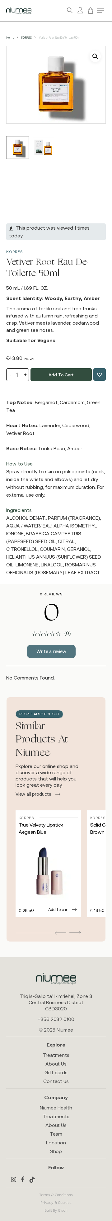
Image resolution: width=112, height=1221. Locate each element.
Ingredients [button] (19, 510)
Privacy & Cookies (56, 1202)
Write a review (51, 651)
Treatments (56, 1055)
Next (75, 932)
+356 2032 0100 (56, 1019)
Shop (56, 1151)
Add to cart (61, 374)
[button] (100, 10)
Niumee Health (56, 1107)
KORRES (26, 37)
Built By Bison (55, 1210)
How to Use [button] (19, 463)
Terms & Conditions (56, 1195)
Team (56, 1134)
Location (56, 1142)
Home (10, 37)
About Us (56, 1063)
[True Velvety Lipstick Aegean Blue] (48, 870)
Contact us (56, 1081)
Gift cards (55, 1072)
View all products (33, 794)
